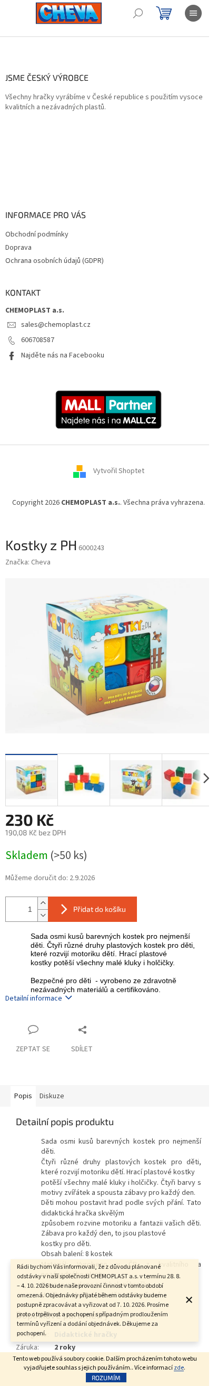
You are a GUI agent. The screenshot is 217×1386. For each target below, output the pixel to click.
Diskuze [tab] (52, 1096)
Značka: (28, 562)
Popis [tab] (23, 1096)
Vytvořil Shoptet (118, 471)
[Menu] (193, 13)
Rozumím (106, 1377)
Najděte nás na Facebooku (62, 355)
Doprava (18, 247)
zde (179, 1367)
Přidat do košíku (99, 908)
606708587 (37, 340)
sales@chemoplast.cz (56, 324)
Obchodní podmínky (36, 234)
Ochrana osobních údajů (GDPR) (54, 261)
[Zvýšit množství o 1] (42, 903)
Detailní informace (33, 998)
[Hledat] (138, 13)
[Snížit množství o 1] (42, 915)
